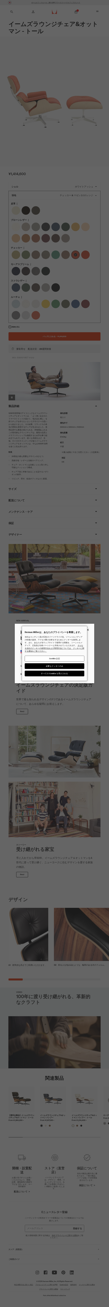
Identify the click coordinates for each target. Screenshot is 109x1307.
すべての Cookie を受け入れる (54, 673)
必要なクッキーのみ (54, 666)
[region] (54, 653)
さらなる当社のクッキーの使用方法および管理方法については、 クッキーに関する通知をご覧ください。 (54, 648)
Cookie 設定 (54, 658)
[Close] (88, 630)
